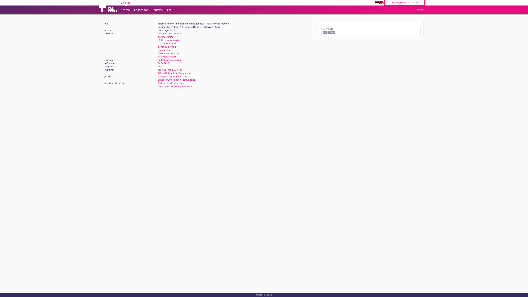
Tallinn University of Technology (174, 73)
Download (328, 30)
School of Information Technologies (176, 79)
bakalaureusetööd (167, 43)
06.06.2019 (163, 63)
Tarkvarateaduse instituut (171, 83)
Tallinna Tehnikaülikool (170, 69)
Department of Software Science (175, 86)
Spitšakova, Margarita (169, 59)
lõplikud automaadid (169, 40)
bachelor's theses (167, 56)
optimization (164, 50)
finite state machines (169, 53)
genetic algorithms (168, 46)
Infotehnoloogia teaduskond (173, 76)
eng (160, 66)
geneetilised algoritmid (170, 33)
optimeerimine (165, 36)
